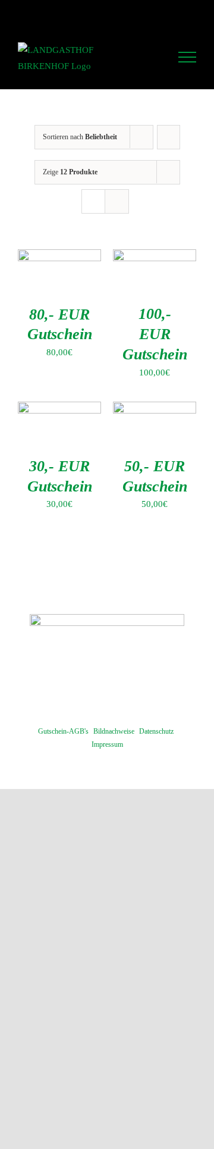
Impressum (107, 744)
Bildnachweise (113, 731)
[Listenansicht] (116, 201)
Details (67, 283)
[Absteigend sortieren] (168, 137)
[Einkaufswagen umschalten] (154, 57)
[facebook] (107, 684)
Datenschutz (156, 731)
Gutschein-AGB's (63, 731)
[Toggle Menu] (187, 57)
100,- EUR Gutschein (154, 334)
